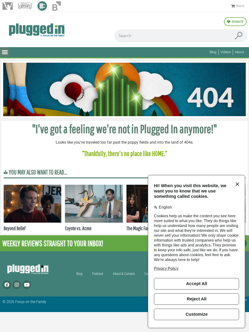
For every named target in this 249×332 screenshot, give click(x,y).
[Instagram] (16, 284)
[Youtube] (26, 284)
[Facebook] (6, 284)
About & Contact (124, 274)
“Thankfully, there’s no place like (117, 153)
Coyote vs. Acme (78, 228)
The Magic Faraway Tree (145, 228)
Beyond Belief (15, 228)
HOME (158, 153)
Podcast (97, 274)
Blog (79, 274)
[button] (4, 52)
